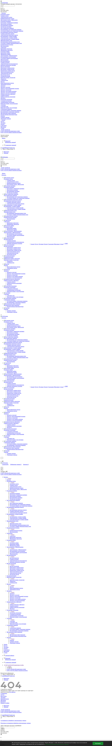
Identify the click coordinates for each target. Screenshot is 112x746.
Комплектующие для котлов (17, 580)
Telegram (6, 153)
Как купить (4, 696)
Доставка (3, 697)
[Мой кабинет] (1, 460)
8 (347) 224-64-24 (5, 129)
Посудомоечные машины (16, 503)
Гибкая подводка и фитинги (17, 604)
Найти (2, 728)
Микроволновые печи (15, 523)
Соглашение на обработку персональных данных (13, 720)
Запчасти (12, 593)
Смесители (12, 536)
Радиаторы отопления (15, 612)
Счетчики (12, 621)
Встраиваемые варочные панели (18, 510)
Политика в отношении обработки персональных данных (16, 723)
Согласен (98, 743)
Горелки (12, 640)
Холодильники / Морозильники (18, 549)
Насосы (12, 586)
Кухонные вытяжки (15, 493)
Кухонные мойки (14, 543)
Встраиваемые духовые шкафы (18, 516)
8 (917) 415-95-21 (11, 132)
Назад (9, 478)
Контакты (3, 701)
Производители (5, 699)
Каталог (9, 479)
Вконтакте (6, 151)
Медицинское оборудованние (17, 634)
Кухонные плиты (14, 484)
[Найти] (2, 7)
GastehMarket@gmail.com (8, 147)
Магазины (3, 700)
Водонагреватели (14, 558)
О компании (4, 693)
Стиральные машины (15, 628)
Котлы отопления (14, 566)
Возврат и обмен (5, 703)
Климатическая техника (16, 530)
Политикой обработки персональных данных (57, 744)
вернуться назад (5, 692)
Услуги (2, 694)
